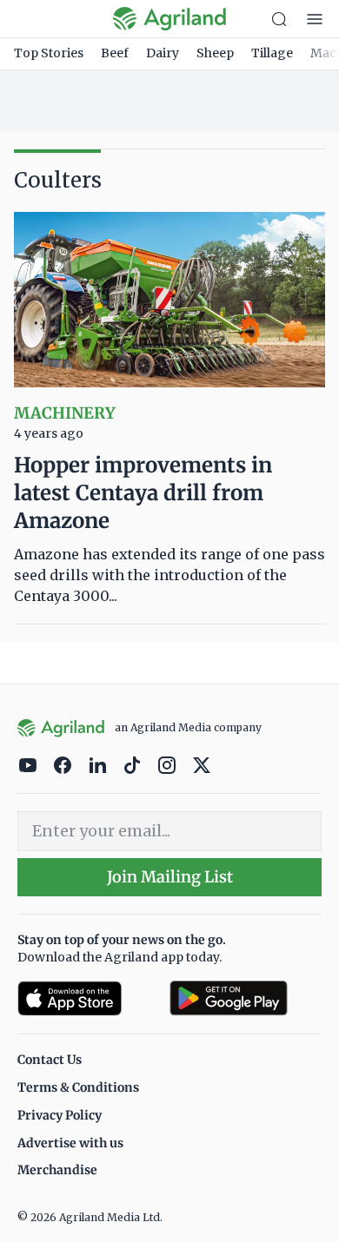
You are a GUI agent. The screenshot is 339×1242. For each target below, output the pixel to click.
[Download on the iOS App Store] (86, 998)
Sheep (215, 53)
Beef (115, 53)
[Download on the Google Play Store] (246, 998)
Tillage (272, 53)
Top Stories (48, 53)
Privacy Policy (59, 1115)
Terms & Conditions (78, 1087)
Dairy (162, 53)
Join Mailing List (170, 877)
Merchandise (57, 1170)
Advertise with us (70, 1143)
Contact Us (49, 1059)
